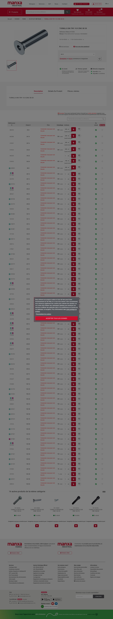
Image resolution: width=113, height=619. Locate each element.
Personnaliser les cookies (43, 314)
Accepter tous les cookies (56, 318)
